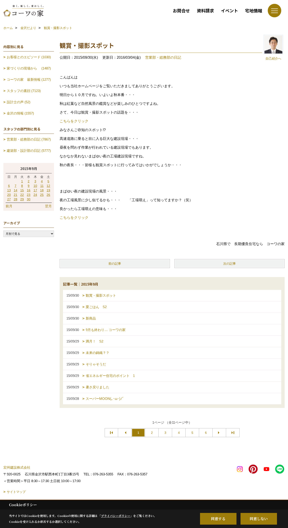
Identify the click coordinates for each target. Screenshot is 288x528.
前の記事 (114, 263)
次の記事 (229, 263)
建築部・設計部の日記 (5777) (29, 150)
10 (35, 186)
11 (42, 186)
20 (9, 195)
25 (42, 195)
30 (28, 199)
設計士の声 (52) (18, 102)
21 (15, 195)
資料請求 (205, 10)
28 (15, 199)
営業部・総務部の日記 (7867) (29, 139)
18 (42, 190)
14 (15, 190)
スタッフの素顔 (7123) (24, 91)
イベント (229, 10)
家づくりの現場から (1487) (29, 68)
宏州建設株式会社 (16, 467)
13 (9, 190)
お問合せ (181, 10)
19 (48, 190)
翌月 (48, 206)
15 (22, 190)
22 (22, 195)
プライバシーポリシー (115, 516)
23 (28, 195)
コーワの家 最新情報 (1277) (29, 79)
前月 (9, 206)
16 (28, 190)
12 (48, 186)
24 (35, 195)
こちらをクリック (74, 121)
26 (48, 195)
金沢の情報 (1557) (20, 113)
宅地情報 (253, 10)
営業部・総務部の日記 (163, 57)
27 (9, 199)
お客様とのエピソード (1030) (29, 57)
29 (22, 199)
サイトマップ (16, 492)
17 (35, 190)
